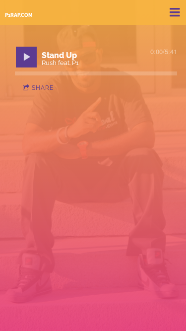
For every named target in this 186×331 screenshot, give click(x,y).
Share (43, 87)
